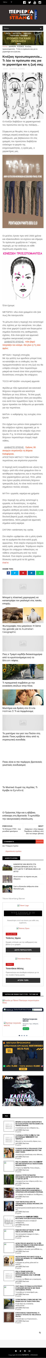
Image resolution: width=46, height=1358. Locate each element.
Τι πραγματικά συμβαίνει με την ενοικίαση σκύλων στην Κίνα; (18, 684)
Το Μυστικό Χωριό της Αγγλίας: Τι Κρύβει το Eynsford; (19, 789)
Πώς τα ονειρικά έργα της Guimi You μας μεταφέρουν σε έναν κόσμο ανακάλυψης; (29, 1163)
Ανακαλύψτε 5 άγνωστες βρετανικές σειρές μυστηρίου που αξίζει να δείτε (29, 1177)
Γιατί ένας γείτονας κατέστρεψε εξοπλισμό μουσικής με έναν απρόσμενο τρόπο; (28, 1288)
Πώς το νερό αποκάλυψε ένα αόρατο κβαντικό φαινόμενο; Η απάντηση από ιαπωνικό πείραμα (29, 1190)
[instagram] (40, 2)
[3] (24, 1035)
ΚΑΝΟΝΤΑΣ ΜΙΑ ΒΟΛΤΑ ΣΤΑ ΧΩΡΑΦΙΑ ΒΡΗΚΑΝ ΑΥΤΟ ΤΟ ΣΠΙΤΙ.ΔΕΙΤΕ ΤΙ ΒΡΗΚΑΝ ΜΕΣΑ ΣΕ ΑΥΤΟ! (27, 868)
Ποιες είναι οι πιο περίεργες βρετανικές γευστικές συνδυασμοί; (22, 763)
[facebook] (24, 2)
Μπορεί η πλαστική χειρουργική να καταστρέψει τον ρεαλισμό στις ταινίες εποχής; (22, 600)
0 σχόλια (18, 1132)
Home (4, 46)
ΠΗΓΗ (5, 563)
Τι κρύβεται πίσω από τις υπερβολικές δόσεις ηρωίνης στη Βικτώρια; (29, 1203)
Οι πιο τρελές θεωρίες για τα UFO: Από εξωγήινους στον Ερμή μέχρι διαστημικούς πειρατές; (29, 1245)
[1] (19, 1035)
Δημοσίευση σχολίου (13, 851)
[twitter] (29, 2)
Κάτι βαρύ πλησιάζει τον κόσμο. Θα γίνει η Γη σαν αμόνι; (21, 345)
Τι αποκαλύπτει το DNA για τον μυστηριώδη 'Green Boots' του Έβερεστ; (27, 1137)
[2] (22, 1035)
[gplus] (30, 1351)
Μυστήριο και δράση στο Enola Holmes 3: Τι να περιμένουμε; (18, 710)
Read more (26, 1130)
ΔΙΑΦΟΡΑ (12, 46)
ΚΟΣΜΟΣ (20, 46)
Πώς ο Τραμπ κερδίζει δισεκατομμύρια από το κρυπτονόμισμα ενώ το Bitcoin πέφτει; (22, 657)
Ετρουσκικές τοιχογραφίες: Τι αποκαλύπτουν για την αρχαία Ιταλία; (28, 1314)
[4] (26, 1035)
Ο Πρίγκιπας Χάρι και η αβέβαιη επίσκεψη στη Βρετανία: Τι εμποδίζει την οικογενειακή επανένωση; (21, 815)
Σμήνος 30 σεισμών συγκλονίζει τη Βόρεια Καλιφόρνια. (19, 450)
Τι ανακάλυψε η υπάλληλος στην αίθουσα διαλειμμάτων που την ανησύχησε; (28, 1150)
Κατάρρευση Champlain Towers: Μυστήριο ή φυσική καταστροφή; (28, 1217)
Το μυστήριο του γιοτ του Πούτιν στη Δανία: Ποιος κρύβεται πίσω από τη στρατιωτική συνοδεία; (21, 736)
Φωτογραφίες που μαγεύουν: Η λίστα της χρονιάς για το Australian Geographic (21, 628)
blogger (39, 841)
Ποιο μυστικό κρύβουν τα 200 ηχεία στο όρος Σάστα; (27, 1231)
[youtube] (34, 2)
